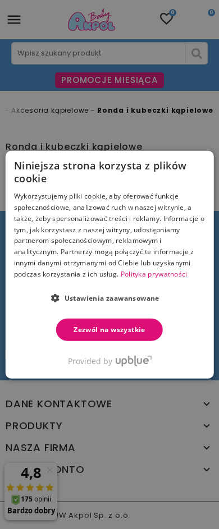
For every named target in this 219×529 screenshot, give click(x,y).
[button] (109, 297)
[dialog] (110, 264)
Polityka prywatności (154, 274)
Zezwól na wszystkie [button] (109, 329)
